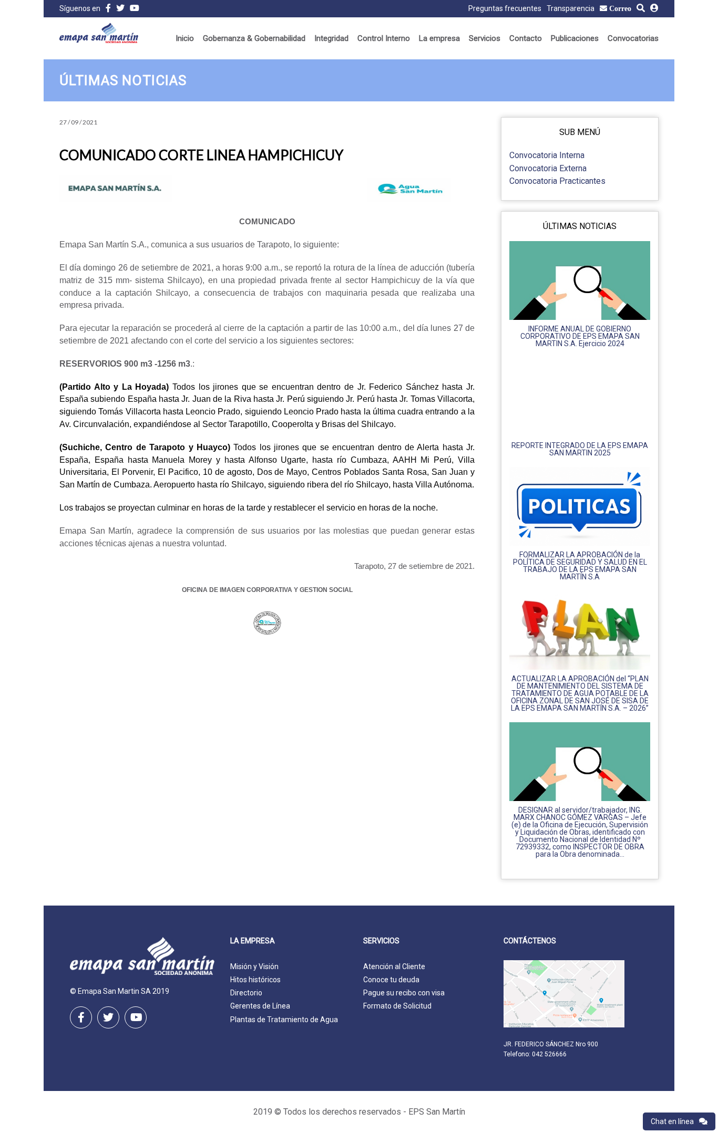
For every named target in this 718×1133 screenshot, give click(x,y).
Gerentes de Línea (260, 1006)
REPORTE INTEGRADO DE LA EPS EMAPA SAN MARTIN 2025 (579, 449)
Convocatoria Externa (548, 168)
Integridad (331, 38)
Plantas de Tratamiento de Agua (284, 1019)
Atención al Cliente (394, 966)
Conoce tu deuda (391, 979)
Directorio (246, 993)
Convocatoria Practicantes (557, 181)
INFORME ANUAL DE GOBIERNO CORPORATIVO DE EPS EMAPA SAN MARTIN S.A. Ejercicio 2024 (580, 336)
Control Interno (383, 38)
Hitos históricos (255, 979)
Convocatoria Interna (546, 155)
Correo (620, 8)
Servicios (484, 38)
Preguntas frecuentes (504, 8)
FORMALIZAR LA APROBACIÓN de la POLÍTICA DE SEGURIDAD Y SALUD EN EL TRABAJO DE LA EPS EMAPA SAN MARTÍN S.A (580, 565)
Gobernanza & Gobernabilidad (254, 38)
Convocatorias (633, 38)
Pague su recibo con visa (404, 993)
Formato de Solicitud (397, 1006)
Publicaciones (575, 38)
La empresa (439, 38)
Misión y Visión (254, 966)
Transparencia (570, 8)
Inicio (185, 38)
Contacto (525, 38)
